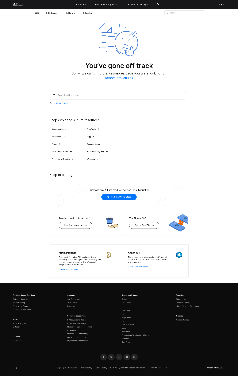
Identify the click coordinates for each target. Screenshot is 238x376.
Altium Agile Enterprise (22, 310)
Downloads (126, 303)
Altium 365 (17, 341)
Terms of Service (156, 368)
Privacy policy (86, 368)
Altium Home (62, 103)
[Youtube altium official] (126, 357)
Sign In (222, 4)
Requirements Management (78, 323)
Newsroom (71, 306)
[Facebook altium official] (103, 357)
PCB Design (51, 13)
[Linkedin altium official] (119, 357)
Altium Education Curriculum (187, 306)
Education (88, 13)
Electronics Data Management (79, 327)
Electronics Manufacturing (77, 334)
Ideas (124, 328)
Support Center (128, 314)
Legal (168, 368)
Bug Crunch (126, 318)
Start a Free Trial (143, 225)
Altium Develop (19, 303)
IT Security (71, 330)
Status (124, 299)
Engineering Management (77, 341)
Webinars (125, 339)
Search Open (158, 4)
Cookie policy (101, 368)
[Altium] (18, 4)
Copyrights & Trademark (67, 368)
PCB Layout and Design (76, 320)
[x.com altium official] (111, 357)
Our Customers (73, 299)
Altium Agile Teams (20, 306)
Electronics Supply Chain (77, 337)
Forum (124, 321)
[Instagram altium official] (134, 357)
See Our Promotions (73, 225)
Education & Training (136, 4)
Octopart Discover (20, 299)
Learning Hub (127, 311)
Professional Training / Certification (136, 335)
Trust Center (72, 303)
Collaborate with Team (138, 267)
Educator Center (183, 303)
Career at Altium (182, 320)
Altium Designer (19, 323)
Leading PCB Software (68, 269)
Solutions (79, 4)
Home (36, 13)
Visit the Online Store (121, 197)
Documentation (128, 325)
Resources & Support (105, 4)
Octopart (16, 327)
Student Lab (181, 299)
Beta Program (127, 342)
